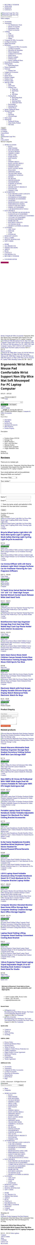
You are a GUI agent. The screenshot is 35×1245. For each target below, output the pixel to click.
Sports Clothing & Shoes (15, 60)
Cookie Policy (8, 1057)
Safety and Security (16, 205)
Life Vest (11, 37)
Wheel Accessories (13, 30)
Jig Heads (11, 114)
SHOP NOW (5, 262)
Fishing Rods (12, 96)
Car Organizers (14, 195)
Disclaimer (7, 1055)
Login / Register (9, 1210)
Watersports (7, 119)
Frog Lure (15, 89)
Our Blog (7, 1034)
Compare (7, 1208)
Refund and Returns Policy (12, 1044)
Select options (15, 1233)
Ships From (4, 974)
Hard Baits (15, 91)
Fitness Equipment (13, 52)
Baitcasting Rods (17, 97)
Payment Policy (9, 1045)
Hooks (10, 113)
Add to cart (4, 404)
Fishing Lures (12, 87)
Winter (10, 38)
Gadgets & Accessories (15, 53)
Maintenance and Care (18, 202)
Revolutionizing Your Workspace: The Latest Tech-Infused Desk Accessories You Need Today (18, 1019)
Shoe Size (4, 667)
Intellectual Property (10, 1054)
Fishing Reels (8, 64)
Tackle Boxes (12, 108)
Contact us (7, 1029)
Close (2, 1214)
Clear (6, 399)
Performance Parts (13, 28)
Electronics (7, 45)
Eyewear (10, 35)
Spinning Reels (12, 106)
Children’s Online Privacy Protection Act (16, 1049)
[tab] (19, 420)
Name (3, 497)
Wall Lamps (8, 118)
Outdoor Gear (12, 59)
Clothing (7, 31)
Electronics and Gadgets (19, 194)
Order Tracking (9, 1033)
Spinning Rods (16, 101)
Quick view (4, 548)
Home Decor (12, 55)
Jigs (13, 92)
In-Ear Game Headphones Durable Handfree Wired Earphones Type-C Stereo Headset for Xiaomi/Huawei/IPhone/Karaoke (15, 845)
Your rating (4, 477)
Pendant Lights (8, 80)
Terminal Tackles (9, 111)
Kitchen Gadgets (13, 57)
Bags (9, 84)
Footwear (7, 69)
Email (3, 501)
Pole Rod (14, 99)
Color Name (4, 576)
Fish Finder (11, 86)
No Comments (19, 1015)
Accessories (7, 21)
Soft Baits (15, 94)
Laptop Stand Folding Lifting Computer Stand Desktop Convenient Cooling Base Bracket (17, 935)
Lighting (11, 200)
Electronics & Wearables (15, 50)
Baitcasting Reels (13, 65)
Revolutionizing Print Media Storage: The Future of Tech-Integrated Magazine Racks (18, 1012)
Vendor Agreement (10, 1059)
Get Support (13, 404)
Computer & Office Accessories (13, 40)
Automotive (7, 23)
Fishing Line (12, 70)
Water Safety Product (14, 123)
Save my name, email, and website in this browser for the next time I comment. (16, 505)
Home (3, 336)
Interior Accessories (14, 26)
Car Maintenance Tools (15, 25)
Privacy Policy (8, 1042)
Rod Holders (12, 104)
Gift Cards (7, 74)
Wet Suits (11, 124)
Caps (9, 33)
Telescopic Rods (17, 102)
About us (7, 1031)
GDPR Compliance (10, 1050)
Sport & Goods (8, 82)
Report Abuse (4, 416)
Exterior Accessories (17, 197)
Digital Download (9, 43)
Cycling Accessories (10, 42)
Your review (5, 481)
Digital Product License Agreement (14, 1052)
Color (2, 398)
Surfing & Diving (13, 121)
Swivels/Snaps (12, 116)
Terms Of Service (9, 1047)
